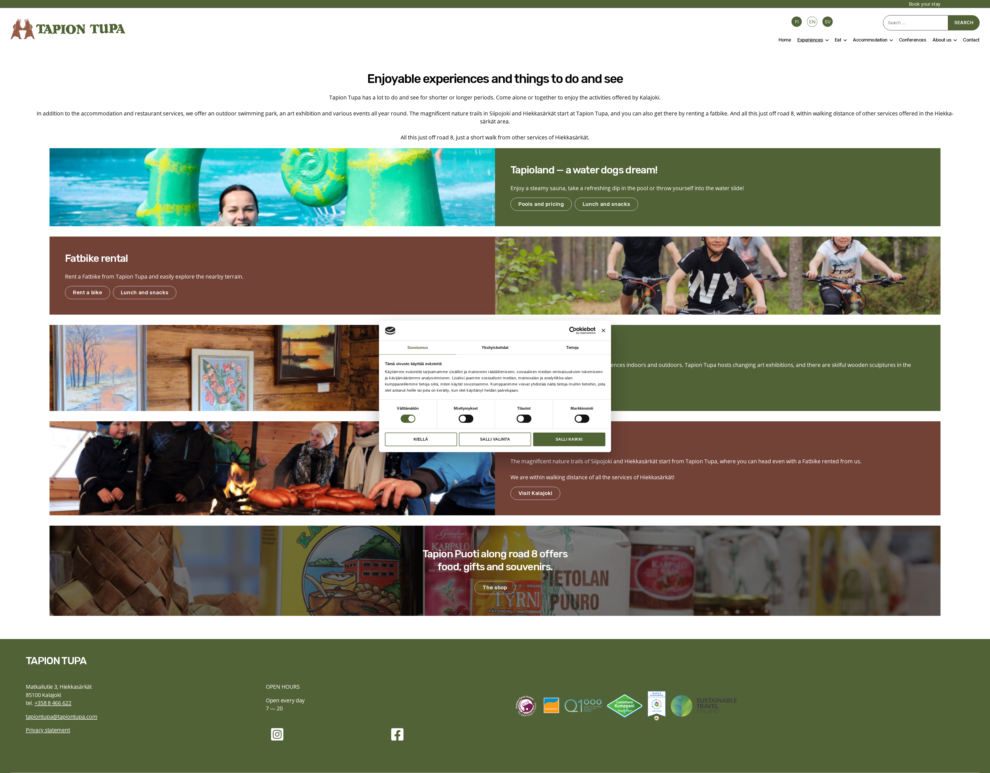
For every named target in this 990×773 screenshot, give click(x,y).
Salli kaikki (569, 439)
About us (942, 40)
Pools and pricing (541, 204)
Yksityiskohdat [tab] (495, 347)
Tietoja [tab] (572, 347)
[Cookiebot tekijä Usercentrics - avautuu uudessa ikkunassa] (573, 330)
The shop (495, 587)
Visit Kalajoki (535, 493)
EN (812, 21)
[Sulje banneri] (603, 330)
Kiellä (421, 439)
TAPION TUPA (56, 661)
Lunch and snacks (606, 204)
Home (785, 40)
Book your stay (924, 4)
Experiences (810, 40)
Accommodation (870, 40)
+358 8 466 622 (53, 703)
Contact (971, 40)
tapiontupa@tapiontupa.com (61, 716)
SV (827, 21)
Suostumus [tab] (417, 347)
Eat (838, 40)
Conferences (912, 40)
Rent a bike (87, 292)
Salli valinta (495, 439)
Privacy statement (48, 730)
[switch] (466, 419)
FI (797, 21)
